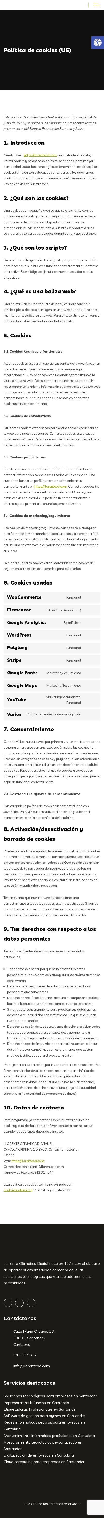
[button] (97, 42)
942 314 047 (25, 1354)
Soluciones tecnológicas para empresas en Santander (50, 1395)
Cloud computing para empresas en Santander (44, 1461)
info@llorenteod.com (31, 1365)
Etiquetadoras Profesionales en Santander (40, 1409)
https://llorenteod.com (40, 155)
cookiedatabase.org (18, 1190)
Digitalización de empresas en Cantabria (39, 1455)
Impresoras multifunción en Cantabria (36, 1402)
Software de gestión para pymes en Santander (44, 1415)
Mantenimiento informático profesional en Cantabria (49, 1435)
